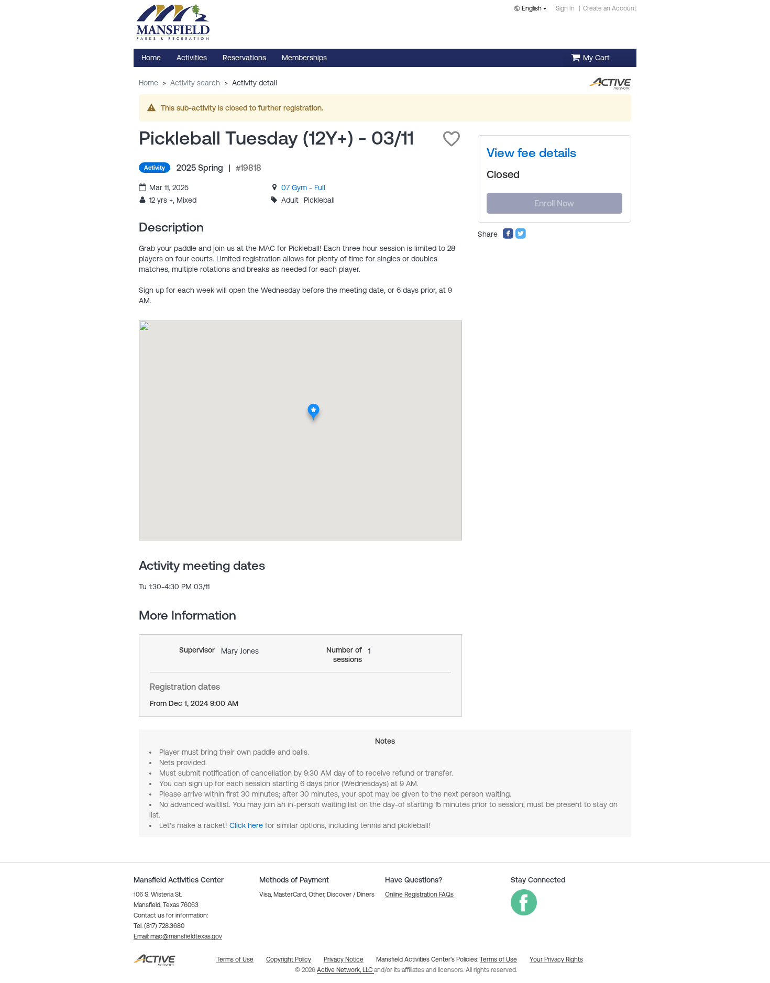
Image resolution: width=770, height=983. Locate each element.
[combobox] (532, 9)
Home (148, 83)
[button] (451, 138)
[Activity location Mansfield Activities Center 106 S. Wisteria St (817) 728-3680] (314, 406)
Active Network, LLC (345, 970)
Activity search (195, 83)
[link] (303, 187)
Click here (246, 825)
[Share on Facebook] (508, 237)
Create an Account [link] (609, 8)
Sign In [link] (565, 8)
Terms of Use (498, 959)
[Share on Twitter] (520, 237)
